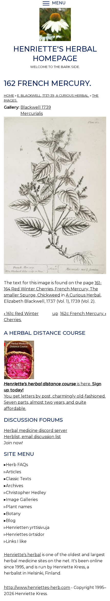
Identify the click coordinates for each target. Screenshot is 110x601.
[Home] (55, 25)
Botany (13, 513)
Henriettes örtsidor (25, 534)
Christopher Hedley (26, 492)
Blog (11, 520)
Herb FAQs (17, 464)
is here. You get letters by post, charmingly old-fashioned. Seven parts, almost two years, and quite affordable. (55, 396)
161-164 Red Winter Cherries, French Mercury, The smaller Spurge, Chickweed (53, 289)
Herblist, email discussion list (32, 436)
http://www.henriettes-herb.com (37, 587)
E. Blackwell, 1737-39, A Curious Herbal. (53, 95)
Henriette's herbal (22, 554)
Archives (14, 485)
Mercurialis (31, 113)
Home (9, 95)
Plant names (19, 506)
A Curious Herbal (83, 295)
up (55, 313)
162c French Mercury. (83, 313)
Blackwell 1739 (35, 107)
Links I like (16, 541)
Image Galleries (22, 499)
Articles (13, 471)
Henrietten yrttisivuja (27, 527)
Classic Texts (18, 478)
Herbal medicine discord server (35, 430)
